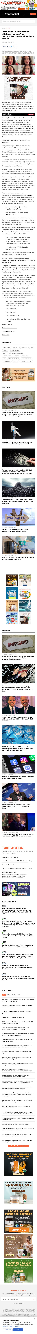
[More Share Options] (16, 46)
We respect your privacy (19, 1303)
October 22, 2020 (11, 249)
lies (34, 52)
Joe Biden (25, 52)
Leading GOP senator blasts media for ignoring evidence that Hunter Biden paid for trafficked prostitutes (17, 719)
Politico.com (5, 335)
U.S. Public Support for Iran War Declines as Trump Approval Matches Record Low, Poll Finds (16, 1075)
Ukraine (24, 53)
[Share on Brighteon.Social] (4, 46)
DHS (20, 51)
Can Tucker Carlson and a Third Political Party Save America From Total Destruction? (17, 946)
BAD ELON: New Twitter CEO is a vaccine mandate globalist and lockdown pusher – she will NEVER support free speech (17, 748)
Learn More (8, 1329)
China (7, 28)
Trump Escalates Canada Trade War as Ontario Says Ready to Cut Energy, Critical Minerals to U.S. (18, 1129)
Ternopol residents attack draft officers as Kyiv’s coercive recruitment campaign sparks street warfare (17, 1135)
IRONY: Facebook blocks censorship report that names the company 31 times (18, 777)
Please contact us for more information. (12, 877)
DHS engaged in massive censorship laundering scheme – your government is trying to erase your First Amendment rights (18, 414)
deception (16, 51)
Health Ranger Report (9, 902)
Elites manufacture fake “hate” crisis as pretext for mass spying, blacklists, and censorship (18, 835)
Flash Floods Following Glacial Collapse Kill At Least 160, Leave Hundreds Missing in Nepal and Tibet (17, 1046)
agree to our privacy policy (11, 1326)
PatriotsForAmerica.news (9, 328)
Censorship (7, 51)
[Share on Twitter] (12, 46)
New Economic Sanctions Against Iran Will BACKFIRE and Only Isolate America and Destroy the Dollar (18, 978)
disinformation (27, 51)
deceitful (12, 51)
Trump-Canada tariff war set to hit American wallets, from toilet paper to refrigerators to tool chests (17, 1087)
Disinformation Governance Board (9, 52)
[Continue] (33, 1299)
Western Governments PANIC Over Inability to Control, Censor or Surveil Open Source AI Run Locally (18, 935)
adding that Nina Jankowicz (26, 128)
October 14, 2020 (11, 214)
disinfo (22, 51)
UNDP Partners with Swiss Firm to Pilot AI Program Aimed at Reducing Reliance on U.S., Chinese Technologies (17, 1081)
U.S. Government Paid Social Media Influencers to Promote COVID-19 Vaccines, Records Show (18, 1034)
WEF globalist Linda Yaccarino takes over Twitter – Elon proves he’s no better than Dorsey (16, 806)
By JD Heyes (4, 42)
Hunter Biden (20, 52)
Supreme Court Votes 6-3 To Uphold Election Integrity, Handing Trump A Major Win (16, 1058)
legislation (30, 52)
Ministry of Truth (5, 53)
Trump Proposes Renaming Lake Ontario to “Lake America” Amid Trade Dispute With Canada (15, 1028)
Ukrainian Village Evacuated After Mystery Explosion (16, 1124)
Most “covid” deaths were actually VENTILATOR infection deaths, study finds (18, 558)
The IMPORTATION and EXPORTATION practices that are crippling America (15, 530)
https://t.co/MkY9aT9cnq (13, 209)
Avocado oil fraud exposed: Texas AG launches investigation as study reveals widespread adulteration (17, 1070)
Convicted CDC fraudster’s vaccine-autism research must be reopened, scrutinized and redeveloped (17, 1064)
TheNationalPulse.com (8, 331)
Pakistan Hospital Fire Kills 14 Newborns (13, 1017)
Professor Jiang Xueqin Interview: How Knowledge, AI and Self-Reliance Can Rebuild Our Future (17, 967)
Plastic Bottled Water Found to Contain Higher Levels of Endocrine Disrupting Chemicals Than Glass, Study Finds (17, 1113)
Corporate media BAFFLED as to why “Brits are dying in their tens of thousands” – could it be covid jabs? (17, 501)
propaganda (19, 53)
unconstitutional (30, 53)
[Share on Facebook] (8, 46)
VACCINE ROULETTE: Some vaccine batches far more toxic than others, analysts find (17, 443)
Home (3, 28)
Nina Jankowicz (13, 53)
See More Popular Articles (18, 1146)
